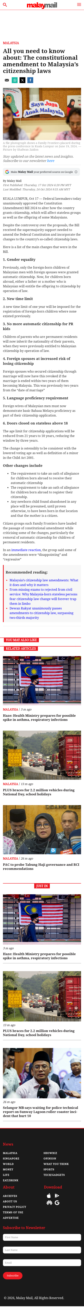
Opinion (50, 1158)
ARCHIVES (10, 1196)
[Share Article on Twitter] (22, 82)
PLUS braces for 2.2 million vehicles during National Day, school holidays (39, 792)
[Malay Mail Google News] (57, 1205)
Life (6, 1174)
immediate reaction (26, 550)
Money (8, 1169)
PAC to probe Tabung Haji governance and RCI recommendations (41, 867)
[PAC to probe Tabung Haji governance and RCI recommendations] (42, 829)
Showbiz (50, 1153)
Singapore (11, 1158)
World (8, 1164)
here (50, 161)
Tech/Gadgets (54, 1174)
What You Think (56, 1164)
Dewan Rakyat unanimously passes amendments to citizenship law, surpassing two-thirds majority (41, 613)
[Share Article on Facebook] (30, 82)
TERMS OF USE (13, 1212)
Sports (49, 1169)
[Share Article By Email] (7, 82)
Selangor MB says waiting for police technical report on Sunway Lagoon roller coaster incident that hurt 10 (40, 1112)
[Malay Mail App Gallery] (49, 1205)
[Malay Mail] (42, 8)
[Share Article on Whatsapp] (15, 82)
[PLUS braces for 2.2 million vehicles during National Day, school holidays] (42, 755)
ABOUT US (10, 1201)
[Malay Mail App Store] (48, 1198)
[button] (76, 171)
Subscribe (13, 1275)
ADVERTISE (11, 1217)
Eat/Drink (10, 1180)
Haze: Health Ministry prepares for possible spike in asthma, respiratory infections (39, 718)
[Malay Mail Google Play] (57, 1198)
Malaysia (11, 43)
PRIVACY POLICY (14, 1206)
